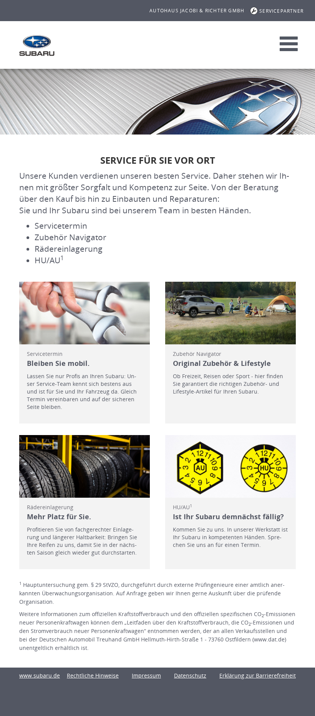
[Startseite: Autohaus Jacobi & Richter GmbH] (37, 45)
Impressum (146, 675)
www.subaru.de (39, 675)
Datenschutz (190, 675)
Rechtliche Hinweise (93, 675)
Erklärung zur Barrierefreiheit (257, 675)
